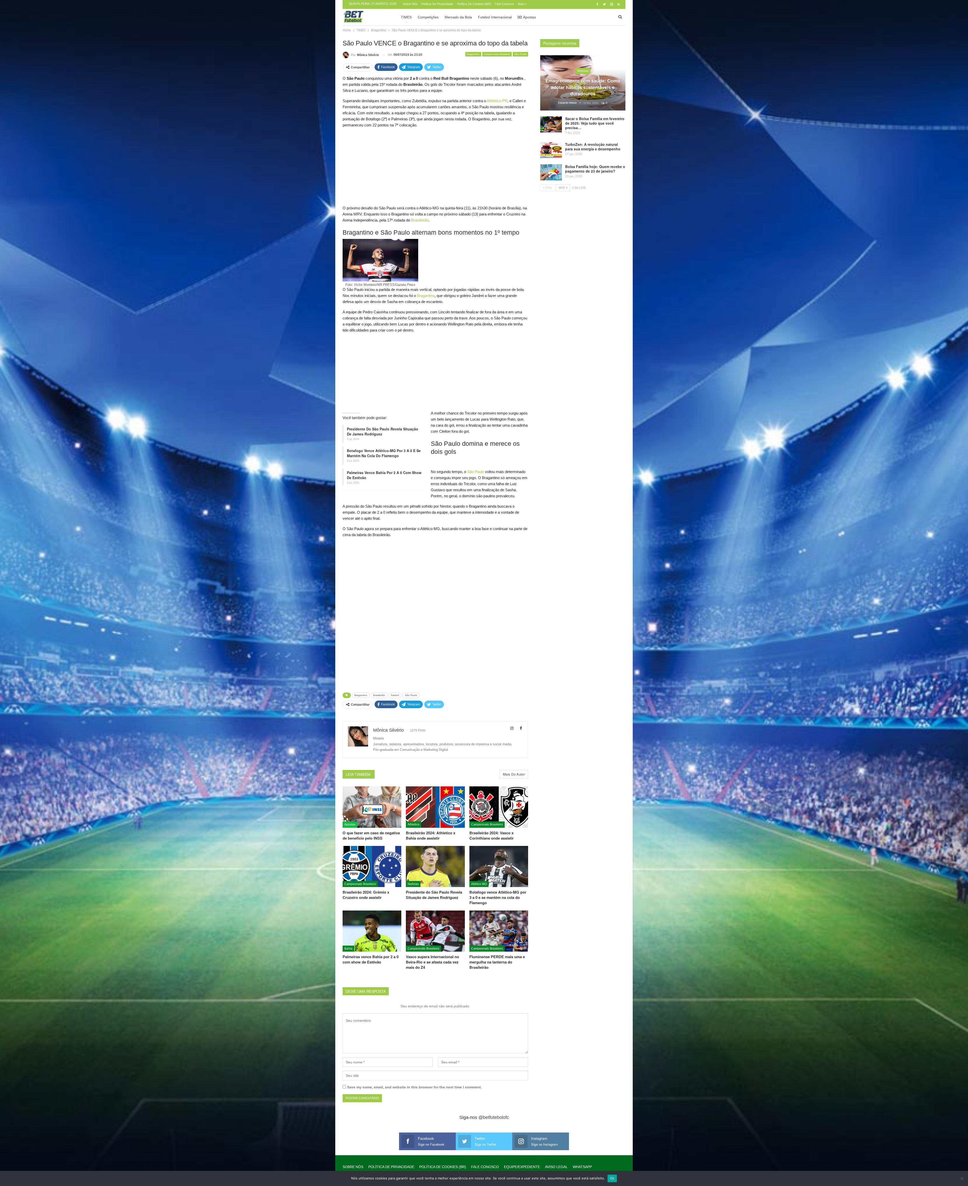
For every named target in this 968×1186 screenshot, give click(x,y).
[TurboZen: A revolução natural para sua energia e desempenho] (551, 150)
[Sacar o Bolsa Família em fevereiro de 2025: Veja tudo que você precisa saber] (551, 124)
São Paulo (520, 54)
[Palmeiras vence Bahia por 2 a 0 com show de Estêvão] (372, 931)
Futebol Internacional (495, 17)
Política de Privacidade (437, 4)
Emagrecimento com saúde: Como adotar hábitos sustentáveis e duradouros (583, 87)
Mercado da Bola (458, 17)
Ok (612, 1178)
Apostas (529, 17)
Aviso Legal (556, 1167)
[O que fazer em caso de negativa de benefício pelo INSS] (372, 807)
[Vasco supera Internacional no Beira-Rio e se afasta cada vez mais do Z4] (435, 931)
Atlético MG (479, 884)
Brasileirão (420, 220)
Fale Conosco (504, 4)
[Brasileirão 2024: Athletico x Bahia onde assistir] (435, 807)
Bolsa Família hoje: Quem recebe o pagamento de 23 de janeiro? (595, 169)
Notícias (413, 884)
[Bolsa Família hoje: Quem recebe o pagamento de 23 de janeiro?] (551, 172)
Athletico (413, 824)
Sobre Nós (410, 4)
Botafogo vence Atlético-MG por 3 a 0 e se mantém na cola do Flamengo (384, 453)
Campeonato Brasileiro (497, 54)
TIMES (406, 17)
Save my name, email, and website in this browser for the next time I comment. (414, 1087)
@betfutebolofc (493, 1117)
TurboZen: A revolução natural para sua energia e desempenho (592, 146)
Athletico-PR (497, 101)
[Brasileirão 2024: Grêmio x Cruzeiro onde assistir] (372, 866)
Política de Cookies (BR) (474, 4)
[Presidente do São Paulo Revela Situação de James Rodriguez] (435, 866)
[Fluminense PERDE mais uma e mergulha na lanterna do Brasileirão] (498, 931)
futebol (395, 695)
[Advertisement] (435, 167)
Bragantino (473, 54)
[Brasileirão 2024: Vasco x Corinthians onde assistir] (498, 807)
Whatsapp (582, 1167)
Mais (521, 4)
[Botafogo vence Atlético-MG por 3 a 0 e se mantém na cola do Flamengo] (498, 866)
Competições (428, 17)
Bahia (348, 948)
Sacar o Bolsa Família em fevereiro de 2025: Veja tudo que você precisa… (594, 123)
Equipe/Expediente (522, 1167)
